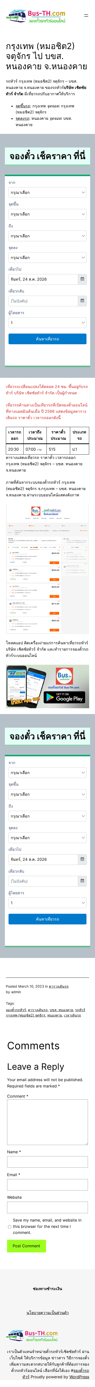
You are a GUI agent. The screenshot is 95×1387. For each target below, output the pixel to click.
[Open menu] (86, 15)
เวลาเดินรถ (72, 1015)
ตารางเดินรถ (59, 986)
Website (14, 1197)
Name (14, 1151)
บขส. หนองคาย (61, 1010)
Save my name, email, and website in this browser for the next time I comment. (47, 1226)
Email (13, 1174)
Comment (17, 1096)
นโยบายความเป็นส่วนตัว (48, 1312)
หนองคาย (54, 1015)
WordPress (79, 1376)
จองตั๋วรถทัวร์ (16, 1010)
